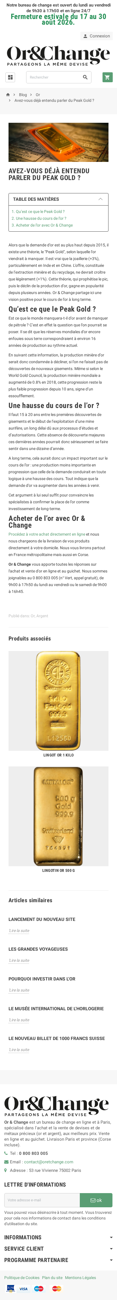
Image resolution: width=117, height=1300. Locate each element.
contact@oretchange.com (48, 1161)
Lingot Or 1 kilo (58, 755)
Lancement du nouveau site (42, 919)
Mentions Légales (80, 1277)
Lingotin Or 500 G (58, 870)
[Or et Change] (58, 55)
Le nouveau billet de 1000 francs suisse (57, 1038)
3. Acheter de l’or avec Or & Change (42, 225)
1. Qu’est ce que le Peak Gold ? (38, 211)
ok (98, 1200)
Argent (42, 616)
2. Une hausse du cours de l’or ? (39, 218)
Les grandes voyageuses (38, 949)
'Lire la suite (19, 930)
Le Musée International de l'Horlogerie (56, 1008)
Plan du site (52, 1277)
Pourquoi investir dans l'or (42, 979)
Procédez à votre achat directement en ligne (47, 534)
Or (33, 616)
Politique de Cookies (21, 1277)
